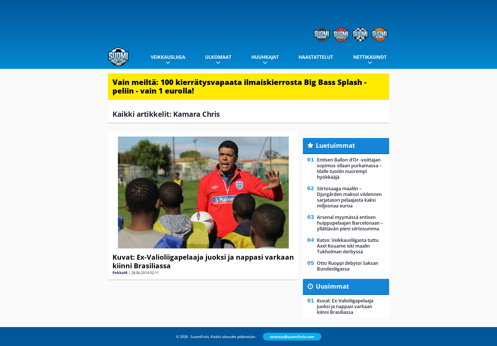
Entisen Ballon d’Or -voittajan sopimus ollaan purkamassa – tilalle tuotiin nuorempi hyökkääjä (349, 168)
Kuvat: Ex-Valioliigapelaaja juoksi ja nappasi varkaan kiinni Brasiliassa (203, 261)
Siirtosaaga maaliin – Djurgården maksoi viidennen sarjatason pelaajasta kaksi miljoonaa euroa (349, 197)
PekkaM (119, 272)
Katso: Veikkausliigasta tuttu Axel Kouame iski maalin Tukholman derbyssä (348, 246)
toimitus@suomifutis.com (292, 336)
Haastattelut (316, 57)
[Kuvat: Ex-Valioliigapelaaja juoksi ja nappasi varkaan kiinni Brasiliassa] (203, 192)
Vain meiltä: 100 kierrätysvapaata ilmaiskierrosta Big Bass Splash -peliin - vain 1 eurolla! (239, 86)
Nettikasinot (370, 57)
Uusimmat (332, 286)
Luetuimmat (335, 145)
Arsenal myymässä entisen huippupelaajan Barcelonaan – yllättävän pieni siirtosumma (350, 223)
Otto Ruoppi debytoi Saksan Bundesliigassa (347, 266)
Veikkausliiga (168, 57)
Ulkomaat (218, 57)
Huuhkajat (265, 57)
